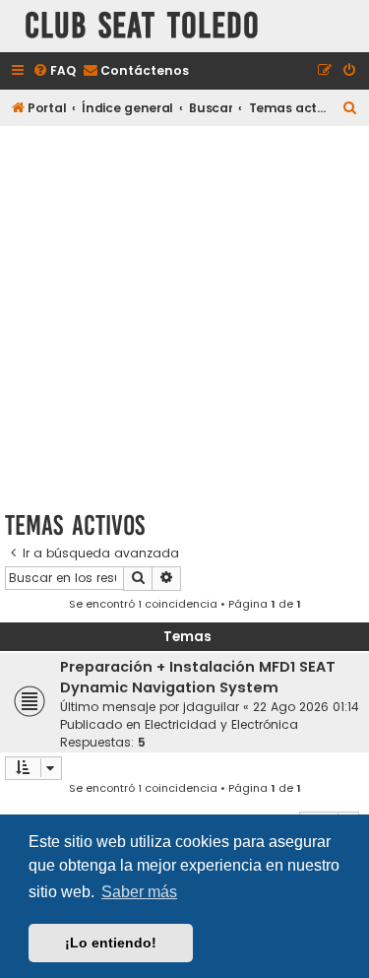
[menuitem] (54, 71)
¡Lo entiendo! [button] (110, 942)
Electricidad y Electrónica (221, 724)
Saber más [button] (139, 891)
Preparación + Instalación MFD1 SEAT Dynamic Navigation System (198, 677)
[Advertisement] (184, 314)
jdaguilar (211, 706)
